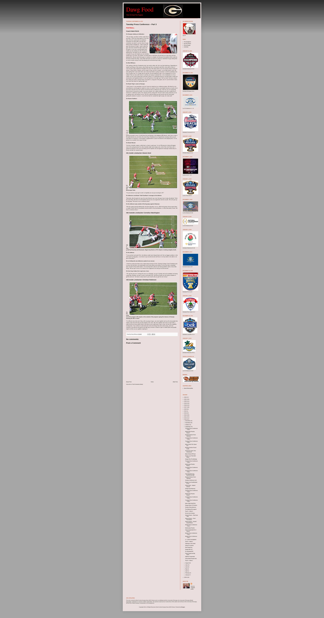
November (187, 422)
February (187, 572)
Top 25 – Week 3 (189, 511)
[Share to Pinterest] (154, 334)
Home (152, 381)
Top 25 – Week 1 (189, 560)
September (188, 426)
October (187, 424)
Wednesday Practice (190, 528)
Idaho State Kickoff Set (190, 503)
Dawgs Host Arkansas (190, 488)
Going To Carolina (189, 545)
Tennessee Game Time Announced (190, 451)
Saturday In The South (190, 543)
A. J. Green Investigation (190, 539)
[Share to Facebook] (153, 334)
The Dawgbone (187, 41)
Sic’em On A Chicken (190, 513)
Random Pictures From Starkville (190, 435)
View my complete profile (193, 588)
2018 (185, 405)
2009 (185, 577)
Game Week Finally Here (191, 558)
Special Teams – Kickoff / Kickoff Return (191, 522)
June (186, 567)
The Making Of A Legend (190, 509)
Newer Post (128, 381)
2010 (185, 419)
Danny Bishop (134, 334)
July (186, 565)
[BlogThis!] (149, 334)
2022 (185, 397)
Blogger (183, 607)
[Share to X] (151, 334)
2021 (185, 399)
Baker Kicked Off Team (190, 454)
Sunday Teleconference (190, 507)
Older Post (175, 381)
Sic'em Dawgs (187, 45)
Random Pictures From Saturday (190, 477)
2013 (185, 413)
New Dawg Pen (188, 547)
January (187, 574)
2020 (185, 401)
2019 (185, 403)
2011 (185, 417)
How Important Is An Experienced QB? (190, 474)
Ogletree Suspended (190, 556)
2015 (185, 409)
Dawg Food (139, 9)
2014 (185, 411)
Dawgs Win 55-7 (189, 549)
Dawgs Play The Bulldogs (191, 459)
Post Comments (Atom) (137, 384)
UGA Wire (186, 47)
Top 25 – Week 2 (189, 541)
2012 (185, 415)
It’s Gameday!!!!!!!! (189, 551)
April (186, 571)
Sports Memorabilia (188, 388)
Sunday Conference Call (191, 480)
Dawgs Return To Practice (191, 505)
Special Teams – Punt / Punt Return (190, 519)
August (187, 563)
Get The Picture (187, 43)
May (186, 569)
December (187, 420)
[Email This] (148, 334)
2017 (185, 407)
